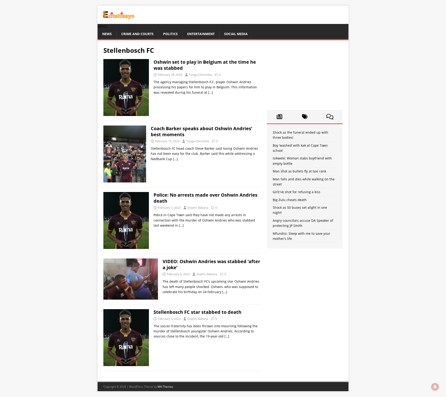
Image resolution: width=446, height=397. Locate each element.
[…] (210, 92)
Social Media (236, 34)
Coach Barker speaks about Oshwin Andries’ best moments (201, 131)
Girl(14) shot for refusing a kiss (296, 192)
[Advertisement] (305, 75)
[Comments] (330, 116)
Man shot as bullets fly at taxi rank (299, 171)
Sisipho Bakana (197, 207)
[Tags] (304, 116)
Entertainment (201, 34)
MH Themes (165, 387)
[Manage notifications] (435, 386)
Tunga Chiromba (200, 75)
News (107, 34)
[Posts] (279, 116)
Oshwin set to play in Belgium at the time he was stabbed (205, 65)
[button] (102, 26)
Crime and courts (137, 34)
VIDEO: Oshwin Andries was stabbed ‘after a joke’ (211, 264)
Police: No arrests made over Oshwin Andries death (205, 198)
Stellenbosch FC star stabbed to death (197, 312)
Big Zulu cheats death (290, 200)
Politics (170, 34)
